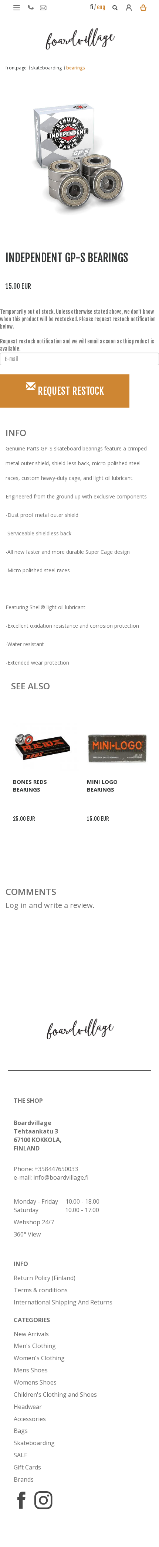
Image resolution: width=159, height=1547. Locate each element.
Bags (21, 1431)
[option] (74, 152)
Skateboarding (34, 1443)
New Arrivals (31, 1334)
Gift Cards (27, 1467)
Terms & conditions (41, 1290)
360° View (27, 1234)
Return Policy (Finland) (44, 1278)
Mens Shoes (31, 1370)
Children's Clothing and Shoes (55, 1394)
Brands (24, 1479)
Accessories (30, 1419)
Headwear (28, 1407)
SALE (20, 1455)
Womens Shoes (35, 1382)
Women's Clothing (39, 1358)
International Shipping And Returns (63, 1302)
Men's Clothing (35, 1346)
